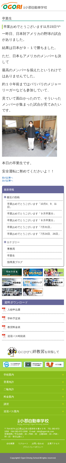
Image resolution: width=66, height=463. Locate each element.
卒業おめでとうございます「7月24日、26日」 (34, 233)
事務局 (11, 248)
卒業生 (11, 255)
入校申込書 (14, 309)
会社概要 (10, 443)
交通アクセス (53, 443)
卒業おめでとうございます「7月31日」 (30, 227)
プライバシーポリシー (33, 447)
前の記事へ (7, 177)
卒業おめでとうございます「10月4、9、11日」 (32, 205)
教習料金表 (14, 327)
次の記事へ (7, 180)
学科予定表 (14, 318)
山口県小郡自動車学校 (24, 5)
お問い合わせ (38, 443)
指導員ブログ (15, 262)
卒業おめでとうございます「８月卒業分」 (31, 220)
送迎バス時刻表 (16, 336)
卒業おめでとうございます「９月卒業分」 (31, 213)
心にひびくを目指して (38, 351)
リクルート (23, 443)
